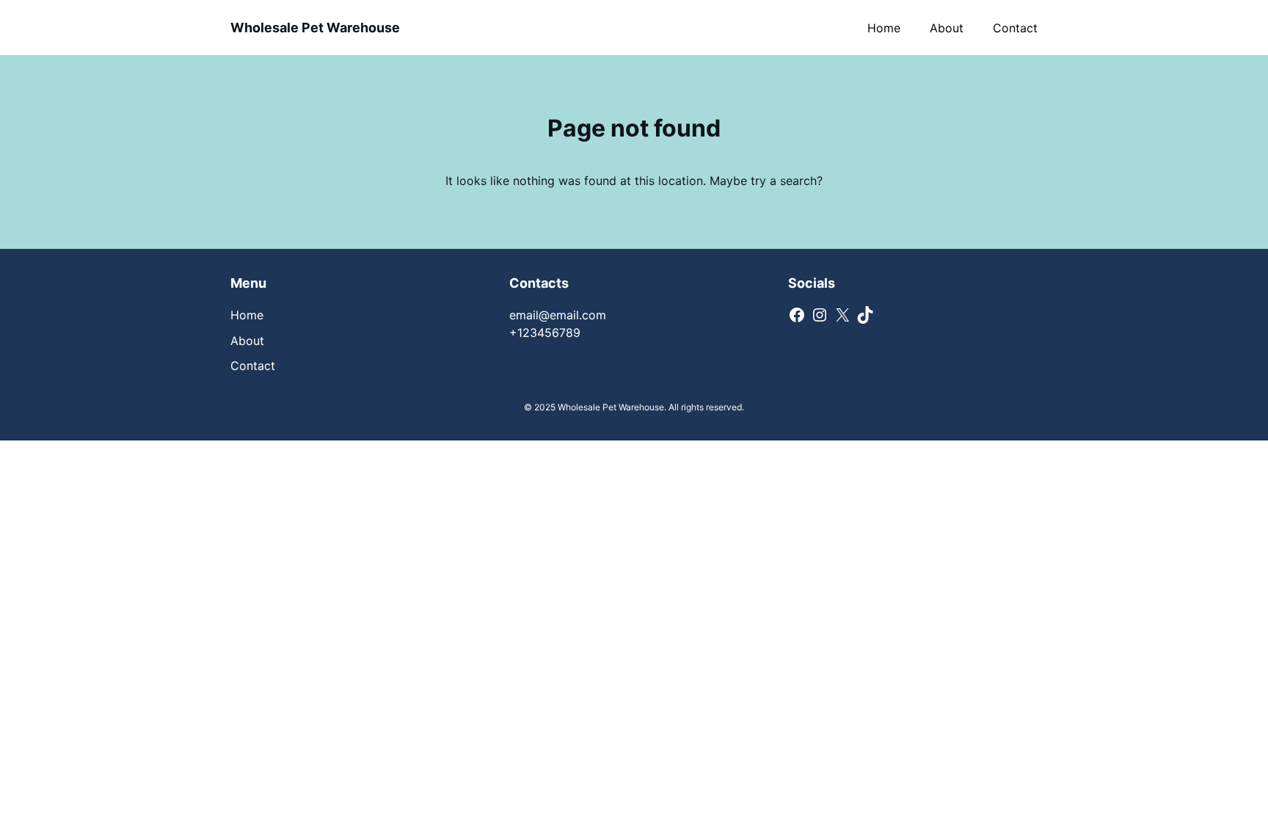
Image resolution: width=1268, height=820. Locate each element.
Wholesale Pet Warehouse (315, 27)
